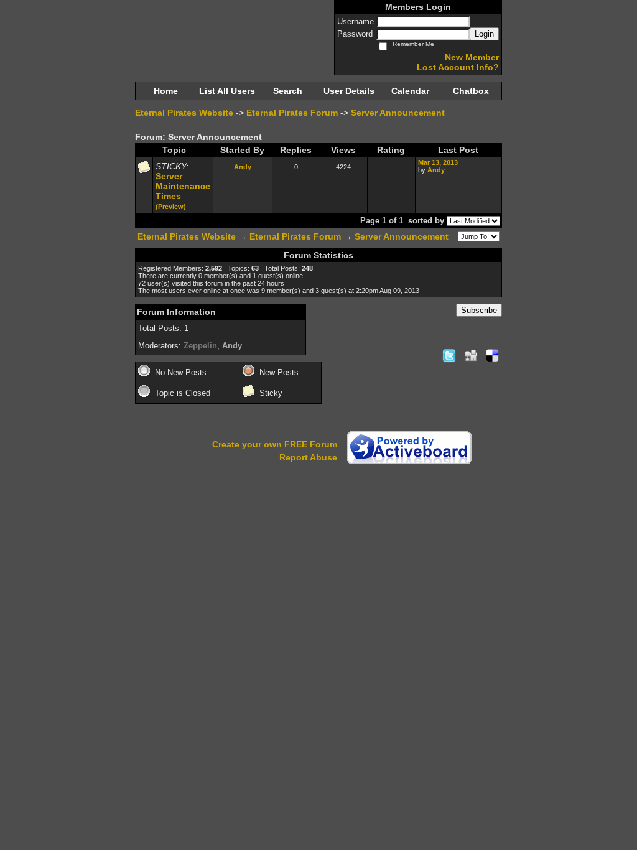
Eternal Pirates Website (184, 113)
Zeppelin (200, 346)
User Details (348, 91)
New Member (472, 57)
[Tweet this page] (449, 355)
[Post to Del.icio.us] (492, 355)
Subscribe (479, 310)
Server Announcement (398, 113)
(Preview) (171, 206)
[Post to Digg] (471, 355)
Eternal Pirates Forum (292, 113)
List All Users (227, 91)
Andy (242, 166)
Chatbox (471, 91)
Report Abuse (308, 457)
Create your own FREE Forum (274, 444)
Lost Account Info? (458, 67)
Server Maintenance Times (183, 186)
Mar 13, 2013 (438, 162)
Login (484, 34)
